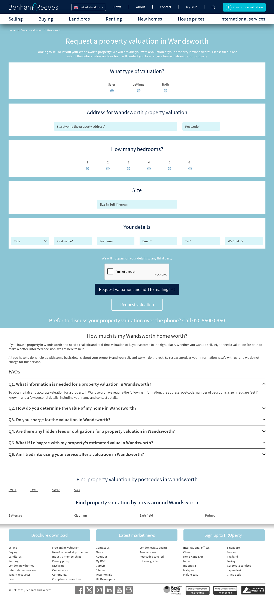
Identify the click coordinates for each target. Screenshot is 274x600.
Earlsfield (146, 515)
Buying (46, 19)
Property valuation (31, 30)
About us (101, 557)
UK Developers (105, 579)
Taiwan (231, 552)
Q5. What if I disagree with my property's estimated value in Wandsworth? (81, 443)
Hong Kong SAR (193, 557)
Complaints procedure (66, 579)
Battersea (15, 515)
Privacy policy (61, 561)
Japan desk (234, 570)
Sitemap (101, 570)
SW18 (56, 490)
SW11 (12, 490)
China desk (234, 574)
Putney (210, 515)
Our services (60, 570)
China (187, 552)
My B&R (191, 7)
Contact (165, 7)
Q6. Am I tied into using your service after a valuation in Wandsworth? (76, 454)
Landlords (79, 19)
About (140, 7)
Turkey (231, 561)
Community (59, 574)
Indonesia (189, 565)
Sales (112, 84)
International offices (196, 548)
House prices (191, 19)
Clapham (80, 515)
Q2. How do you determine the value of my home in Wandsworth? (72, 408)
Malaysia (188, 570)
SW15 (34, 490)
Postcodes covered (152, 557)
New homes (150, 19)
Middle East (190, 574)
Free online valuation (65, 548)
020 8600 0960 (208, 320)
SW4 (77, 490)
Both (165, 84)
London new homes (21, 565)
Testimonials (104, 574)
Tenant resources (19, 574)
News (117, 7)
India (186, 561)
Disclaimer (59, 565)
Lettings (138, 84)
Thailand (232, 557)
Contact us (103, 548)
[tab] (137, 384)
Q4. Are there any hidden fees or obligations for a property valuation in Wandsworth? (92, 431)
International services (242, 19)
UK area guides (149, 561)
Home (12, 30)
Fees (11, 579)
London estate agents (153, 548)
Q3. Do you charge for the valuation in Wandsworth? (59, 419)
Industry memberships (66, 557)
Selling (16, 19)
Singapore (233, 548)
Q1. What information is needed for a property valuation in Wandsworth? (80, 384)
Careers (101, 565)
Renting (114, 19)
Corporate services (239, 565)
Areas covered (149, 552)
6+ (190, 162)
